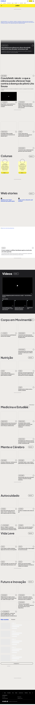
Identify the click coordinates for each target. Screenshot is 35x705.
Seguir (4, 172)
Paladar (16, 692)
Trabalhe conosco (20, 698)
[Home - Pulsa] (17, 5)
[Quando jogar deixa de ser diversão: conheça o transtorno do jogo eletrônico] (26, 469)
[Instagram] (30, 701)
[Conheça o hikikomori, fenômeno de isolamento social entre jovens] (9, 454)
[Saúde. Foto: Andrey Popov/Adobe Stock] (17, 237)
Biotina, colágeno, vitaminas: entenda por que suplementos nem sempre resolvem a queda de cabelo (5, 167)
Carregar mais (16, 663)
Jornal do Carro (21, 692)
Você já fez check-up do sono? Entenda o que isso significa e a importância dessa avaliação (22, 167)
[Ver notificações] (33, 1)
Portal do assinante (5, 698)
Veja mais (31, 156)
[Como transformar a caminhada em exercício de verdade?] (9, 327)
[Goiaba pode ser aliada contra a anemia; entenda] (26, 381)
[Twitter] (27, 701)
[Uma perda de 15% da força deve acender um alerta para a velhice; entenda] (26, 343)
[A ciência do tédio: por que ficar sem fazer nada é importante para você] (9, 556)
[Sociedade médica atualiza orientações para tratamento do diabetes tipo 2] (9, 126)
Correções (3, 696)
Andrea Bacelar (22, 164)
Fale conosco (19, 696)
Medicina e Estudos (4, 45)
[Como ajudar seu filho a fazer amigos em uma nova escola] (26, 541)
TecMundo (26, 692)
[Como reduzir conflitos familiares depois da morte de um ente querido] (9, 541)
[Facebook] (25, 701)
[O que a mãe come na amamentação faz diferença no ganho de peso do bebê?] (26, 126)
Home (5, 692)
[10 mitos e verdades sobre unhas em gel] (26, 503)
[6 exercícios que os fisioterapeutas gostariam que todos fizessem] (26, 142)
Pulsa (13, 692)
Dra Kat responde (5, 164)
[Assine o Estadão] (30, 1)
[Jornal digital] (27, 1)
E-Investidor (9, 692)
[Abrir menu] (1, 5)
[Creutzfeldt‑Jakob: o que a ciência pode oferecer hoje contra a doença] (26, 454)
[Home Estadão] (3, 1)
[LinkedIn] (32, 701)
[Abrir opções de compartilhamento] (32, 45)
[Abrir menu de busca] (33, 5)
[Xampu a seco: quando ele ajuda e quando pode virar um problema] (26, 519)
